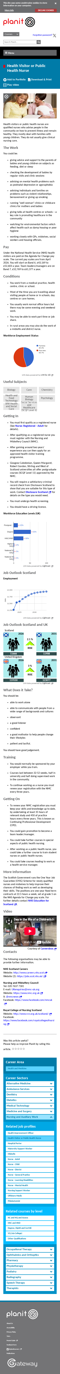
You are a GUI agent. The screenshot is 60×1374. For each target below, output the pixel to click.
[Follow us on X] (54, 35)
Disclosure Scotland (37, 492)
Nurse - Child (14, 1164)
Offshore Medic (15, 1196)
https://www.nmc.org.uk (26, 993)
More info (9, 10)
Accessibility (11, 1328)
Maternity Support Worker (20, 1149)
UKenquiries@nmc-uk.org (25, 989)
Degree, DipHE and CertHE (20, 1228)
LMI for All (45, 375)
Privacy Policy (11, 1332)
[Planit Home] (19, 29)
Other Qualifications (17, 1239)
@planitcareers (14, 1349)
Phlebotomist (14, 1201)
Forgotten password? (42, 35)
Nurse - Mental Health (18, 1185)
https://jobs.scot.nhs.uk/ (30, 976)
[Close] (55, 3)
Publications (11, 1353)
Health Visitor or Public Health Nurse (24, 1138)
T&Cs (8, 1336)
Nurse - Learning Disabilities (20, 1180)
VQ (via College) (15, 1233)
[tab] (30, 1083)
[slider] (18, 1048)
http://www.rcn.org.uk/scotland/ (30, 1014)
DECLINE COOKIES (46, 10)
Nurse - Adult (14, 1159)
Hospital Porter (15, 1143)
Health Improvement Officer (21, 1133)
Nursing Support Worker (19, 1191)
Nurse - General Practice (19, 1175)
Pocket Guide (11, 1340)
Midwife (11, 1154)
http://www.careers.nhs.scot (28, 973)
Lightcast (46, 566)
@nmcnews (12, 997)
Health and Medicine (17, 1069)
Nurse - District (15, 1170)
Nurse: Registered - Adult (29, 426)
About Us (10, 1323)
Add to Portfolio (16, 80)
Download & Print (41, 80)
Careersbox (47, 948)
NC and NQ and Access (18, 1218)
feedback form (11, 1345)
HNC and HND (14, 1223)
